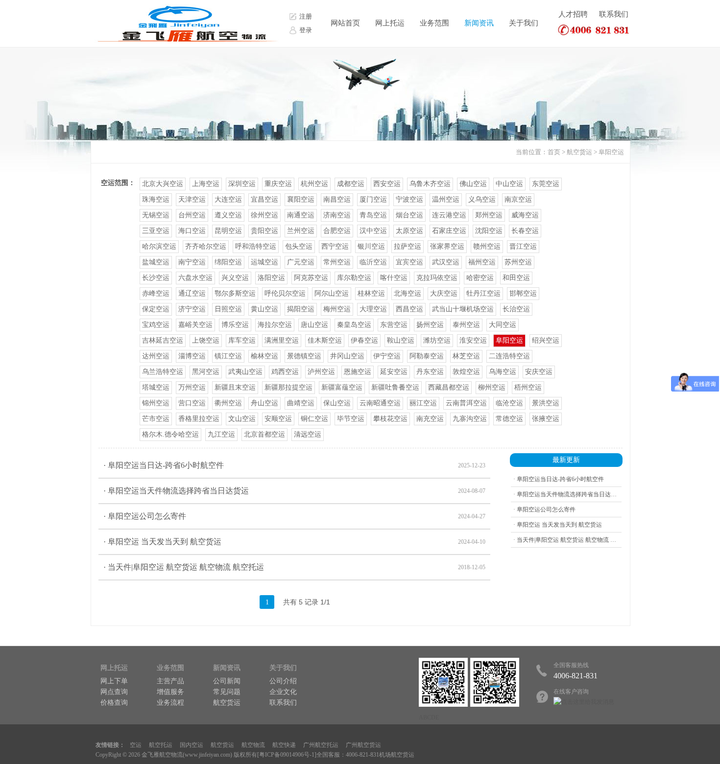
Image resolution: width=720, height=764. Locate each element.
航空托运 (160, 744)
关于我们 (523, 23)
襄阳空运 (300, 199)
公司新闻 (226, 681)
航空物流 (253, 744)
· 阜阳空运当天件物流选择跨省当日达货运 (294, 490)
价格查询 (114, 702)
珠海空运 (155, 199)
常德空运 (509, 418)
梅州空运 (337, 309)
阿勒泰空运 (426, 356)
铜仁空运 (314, 418)
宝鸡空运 (155, 324)
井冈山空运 (347, 356)
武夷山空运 (245, 371)
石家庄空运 (449, 230)
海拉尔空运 (275, 324)
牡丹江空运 (483, 293)
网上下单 (114, 681)
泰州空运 (466, 324)
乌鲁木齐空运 (430, 183)
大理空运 (373, 309)
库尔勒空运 (354, 277)
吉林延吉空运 (162, 340)
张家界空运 (447, 246)
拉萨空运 (407, 246)
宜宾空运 (409, 262)
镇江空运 (228, 356)
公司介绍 (283, 681)
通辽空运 (192, 293)
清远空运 (307, 434)
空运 (136, 744)
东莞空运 (545, 183)
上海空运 (205, 183)
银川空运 (371, 246)
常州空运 (337, 262)
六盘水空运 (195, 277)
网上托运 (390, 23)
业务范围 (434, 23)
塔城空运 (155, 387)
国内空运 (191, 744)
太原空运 (409, 230)
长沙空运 (155, 277)
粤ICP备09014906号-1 (286, 754)
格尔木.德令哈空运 (170, 434)
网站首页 (345, 23)
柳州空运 (491, 387)
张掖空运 (545, 418)
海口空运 (192, 230)
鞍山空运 (400, 340)
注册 (305, 16)
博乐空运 (235, 324)
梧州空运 (528, 387)
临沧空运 (509, 403)
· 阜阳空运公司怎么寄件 (294, 516)
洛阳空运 (271, 277)
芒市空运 (155, 418)
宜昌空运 (264, 199)
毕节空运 (350, 418)
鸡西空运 (285, 371)
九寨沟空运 (470, 418)
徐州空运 (264, 215)
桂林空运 (371, 293)
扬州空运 (430, 324)
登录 (305, 30)
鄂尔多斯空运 (235, 293)
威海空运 (525, 215)
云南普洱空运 (466, 403)
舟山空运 (264, 403)
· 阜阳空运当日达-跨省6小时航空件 (294, 465)
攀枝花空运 (390, 418)
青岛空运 (373, 215)
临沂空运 (373, 262)
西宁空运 (335, 246)
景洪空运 (545, 403)
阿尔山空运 (331, 293)
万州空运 (192, 387)
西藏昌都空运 (448, 387)
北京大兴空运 (162, 183)
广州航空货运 (363, 744)
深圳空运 (242, 183)
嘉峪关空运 (195, 324)
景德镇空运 (304, 356)
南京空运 (518, 199)
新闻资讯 (479, 23)
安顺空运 (278, 418)
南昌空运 (337, 199)
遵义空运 (228, 215)
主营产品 (170, 681)
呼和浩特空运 (255, 246)
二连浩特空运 (509, 356)
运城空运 (264, 262)
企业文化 (283, 691)
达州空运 (155, 356)
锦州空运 (155, 403)
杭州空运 (314, 183)
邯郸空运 (523, 293)
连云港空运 (449, 215)
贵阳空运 (264, 230)
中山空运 (509, 183)
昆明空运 (228, 230)
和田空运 (516, 277)
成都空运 (350, 183)
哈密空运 (480, 277)
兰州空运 (300, 230)
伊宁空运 (387, 356)
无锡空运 (155, 215)
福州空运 (482, 262)
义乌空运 (482, 199)
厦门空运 (373, 199)
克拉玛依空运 (436, 277)
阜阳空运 (611, 152)
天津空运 (192, 199)
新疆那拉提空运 (288, 387)
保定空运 (155, 309)
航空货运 (579, 152)
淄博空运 (192, 356)
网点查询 (114, 691)
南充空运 (430, 418)
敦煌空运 (466, 371)
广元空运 (300, 262)
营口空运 (192, 403)
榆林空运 (264, 356)
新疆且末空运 (235, 387)
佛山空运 (473, 183)
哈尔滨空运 (159, 246)
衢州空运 (228, 403)
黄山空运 (264, 309)
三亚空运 (155, 230)
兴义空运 (235, 277)
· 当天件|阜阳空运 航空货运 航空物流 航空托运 (294, 567)
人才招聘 (573, 14)
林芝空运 (466, 356)
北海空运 (407, 293)
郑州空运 (489, 215)
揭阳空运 (300, 309)
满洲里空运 (281, 340)
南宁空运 (192, 262)
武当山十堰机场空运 (463, 309)
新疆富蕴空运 (341, 387)
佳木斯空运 (325, 340)
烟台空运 (409, 215)
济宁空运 (192, 309)
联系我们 (613, 14)
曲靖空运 (300, 403)
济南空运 (337, 215)
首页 (554, 152)
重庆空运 (278, 183)
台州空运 (192, 215)
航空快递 (284, 744)
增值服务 (170, 691)
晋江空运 (523, 246)
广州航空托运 (320, 744)
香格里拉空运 (198, 418)
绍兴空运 (545, 340)
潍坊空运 (437, 340)
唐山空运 (314, 324)
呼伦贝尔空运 (285, 293)
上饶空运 (205, 340)
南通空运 (300, 215)
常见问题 (226, 691)
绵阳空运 (228, 262)
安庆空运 (538, 371)
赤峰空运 (155, 293)
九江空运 (221, 434)
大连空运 (228, 199)
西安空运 (387, 183)
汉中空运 (373, 230)
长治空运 (516, 309)
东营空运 (394, 324)
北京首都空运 (264, 434)
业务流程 (170, 702)
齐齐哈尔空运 (205, 246)
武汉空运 (445, 262)
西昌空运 (409, 309)
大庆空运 (443, 293)
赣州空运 (487, 246)
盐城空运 (155, 262)
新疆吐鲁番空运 (395, 387)
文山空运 (242, 418)
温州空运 (445, 199)
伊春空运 (364, 340)
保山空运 (337, 403)
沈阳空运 (489, 230)
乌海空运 (502, 371)
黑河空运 (205, 371)
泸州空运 (321, 371)
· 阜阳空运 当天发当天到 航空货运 (294, 541)
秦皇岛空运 (354, 324)
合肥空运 (337, 230)
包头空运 (298, 246)
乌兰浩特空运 (162, 371)
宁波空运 (409, 199)
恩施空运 (357, 371)
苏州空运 (518, 262)
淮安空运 (473, 340)
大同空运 (502, 324)
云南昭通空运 (380, 403)
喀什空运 (394, 277)
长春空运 (525, 230)
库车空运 (242, 340)
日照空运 (228, 309)
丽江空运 (423, 403)
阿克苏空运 (311, 277)
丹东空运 (430, 371)
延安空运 (394, 371)
